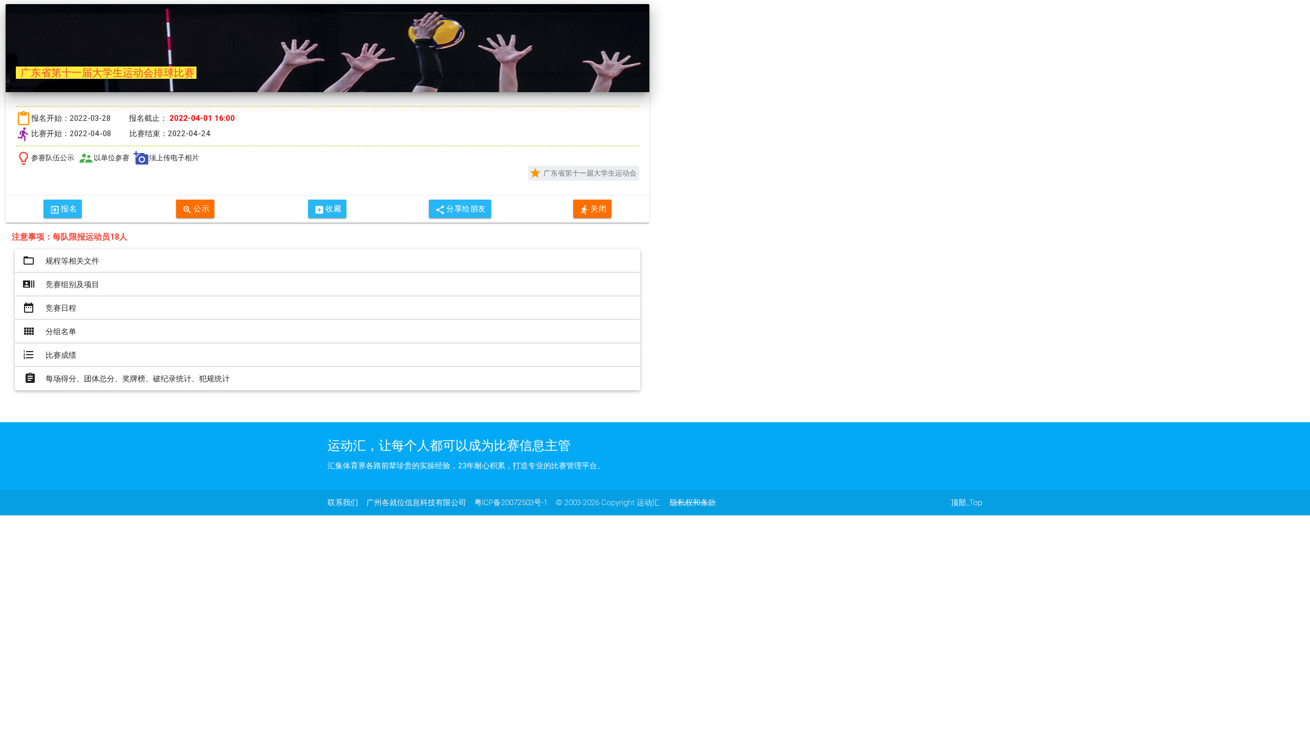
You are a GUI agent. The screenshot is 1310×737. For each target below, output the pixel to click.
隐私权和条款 (693, 502)
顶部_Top (966, 502)
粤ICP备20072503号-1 (511, 502)
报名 (63, 209)
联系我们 (343, 502)
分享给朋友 (460, 209)
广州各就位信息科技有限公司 (416, 502)
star (535, 173)
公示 (195, 209)
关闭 (592, 209)
